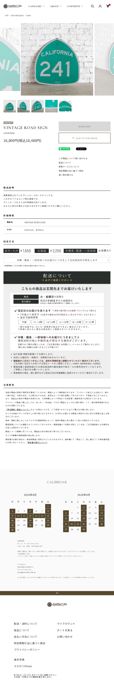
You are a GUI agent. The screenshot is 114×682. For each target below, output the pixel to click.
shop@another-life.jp (26, 572)
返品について (65, 162)
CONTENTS (73, 6)
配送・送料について (25, 623)
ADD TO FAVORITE (86, 138)
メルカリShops (23, 666)
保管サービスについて (69, 166)
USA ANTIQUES (17, 15)
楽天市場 (19, 659)
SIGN (28, 15)
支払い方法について (25, 636)
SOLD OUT (85, 126)
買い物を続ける (66, 174)
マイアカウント (66, 623)
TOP (7, 15)
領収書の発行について (37, 442)
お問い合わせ (65, 636)
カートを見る (65, 630)
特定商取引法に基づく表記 (71, 170)
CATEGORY (35, 6)
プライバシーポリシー (27, 649)
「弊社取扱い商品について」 (17, 409)
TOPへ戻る (57, 593)
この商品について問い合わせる (73, 158)
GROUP (54, 6)
